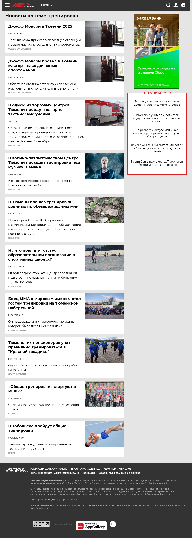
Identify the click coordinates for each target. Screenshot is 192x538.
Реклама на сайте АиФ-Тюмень (48, 469)
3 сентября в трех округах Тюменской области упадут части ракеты (157, 163)
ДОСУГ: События (17, 374)
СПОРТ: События (17, 330)
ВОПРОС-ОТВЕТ (16, 286)
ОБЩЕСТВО (14, 146)
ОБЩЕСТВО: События (19, 49)
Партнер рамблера (63, 524)
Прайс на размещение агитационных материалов (101, 469)
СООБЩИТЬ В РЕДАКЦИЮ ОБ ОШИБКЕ (119, 473)
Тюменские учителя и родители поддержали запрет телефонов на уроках (157, 118)
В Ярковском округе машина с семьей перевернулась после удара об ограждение (157, 133)
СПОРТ (11, 414)
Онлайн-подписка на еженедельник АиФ (54, 473)
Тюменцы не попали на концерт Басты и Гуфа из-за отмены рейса (157, 103)
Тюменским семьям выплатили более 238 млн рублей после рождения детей (157, 148)
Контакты (89, 473)
